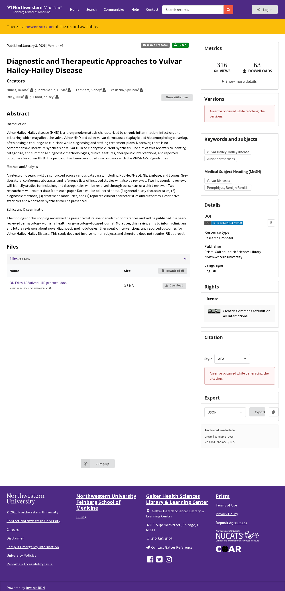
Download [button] (176, 285)
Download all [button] (175, 270)
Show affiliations (177, 97)
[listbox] (232, 359)
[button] (239, 313)
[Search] (228, 9)
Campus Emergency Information (33, 547)
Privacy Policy (227, 514)
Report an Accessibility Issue (30, 564)
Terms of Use (226, 505)
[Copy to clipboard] (271, 223)
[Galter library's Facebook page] (150, 558)
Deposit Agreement (231, 522)
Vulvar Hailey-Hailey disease (228, 152)
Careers (13, 529)
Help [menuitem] (135, 9)
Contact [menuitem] (152, 9)
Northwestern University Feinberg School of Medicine (106, 502)
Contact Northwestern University (33, 521)
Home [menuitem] (74, 9)
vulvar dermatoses (221, 159)
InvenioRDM (35, 587)
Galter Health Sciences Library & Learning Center (177, 499)
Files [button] (20, 259)
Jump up (102, 463)
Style (208, 358)
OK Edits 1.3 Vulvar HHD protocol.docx (38, 282)
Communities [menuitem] (114, 9)
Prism (223, 496)
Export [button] (260, 412)
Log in (267, 9)
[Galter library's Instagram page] (169, 558)
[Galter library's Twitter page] (160, 558)
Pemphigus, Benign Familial (228, 187)
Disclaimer (15, 538)
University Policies (22, 555)
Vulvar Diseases (218, 180)
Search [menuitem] (91, 9)
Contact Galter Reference (172, 547)
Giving (81, 517)
